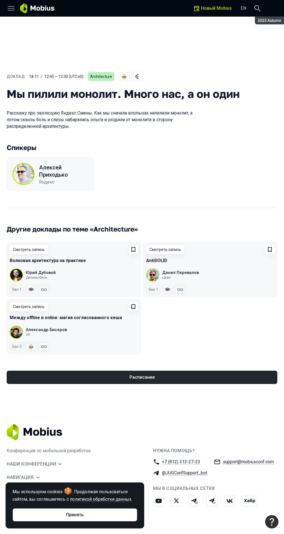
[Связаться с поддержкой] (271, 521)
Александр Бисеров (46, 329)
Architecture (101, 76)
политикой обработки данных (100, 499)
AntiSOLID (156, 260)
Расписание (142, 377)
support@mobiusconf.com (248, 461)
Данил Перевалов (180, 272)
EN (243, 8)
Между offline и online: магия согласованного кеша (66, 317)
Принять (75, 514)
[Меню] (11, 8)
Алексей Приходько (53, 171)
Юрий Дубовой (41, 272)
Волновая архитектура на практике (48, 260)
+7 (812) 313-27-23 (181, 461)
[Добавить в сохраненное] (133, 249)
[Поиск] (257, 8)
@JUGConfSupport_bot (184, 472)
